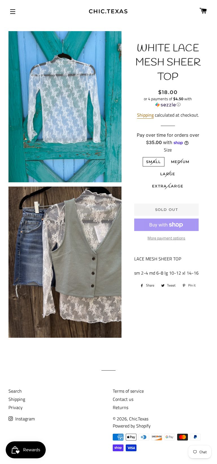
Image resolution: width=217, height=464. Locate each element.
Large (167, 174)
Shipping (145, 115)
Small (153, 161)
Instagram (24, 418)
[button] (167, 101)
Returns (120, 407)
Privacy (15, 407)
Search (15, 391)
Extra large (167, 186)
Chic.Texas (108, 11)
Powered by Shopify (132, 425)
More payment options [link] (166, 238)
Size (168, 149)
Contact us (123, 399)
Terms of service (128, 391)
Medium (180, 161)
